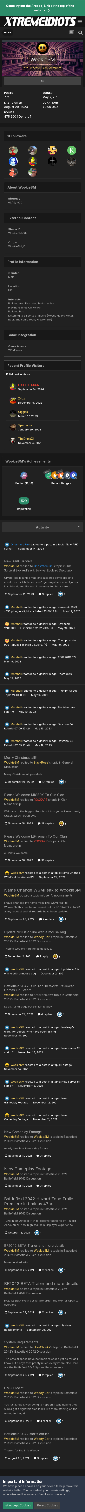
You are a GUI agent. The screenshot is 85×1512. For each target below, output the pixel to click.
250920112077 (67, 657)
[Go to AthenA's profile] (13, 161)
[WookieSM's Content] (42, 81)
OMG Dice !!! (14, 1388)
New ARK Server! (18, 561)
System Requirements (21, 1342)
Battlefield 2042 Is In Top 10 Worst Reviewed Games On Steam (39, 988)
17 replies (47, 781)
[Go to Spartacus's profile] (13, 427)
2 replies (48, 919)
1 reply (43, 956)
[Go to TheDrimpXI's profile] (13, 440)
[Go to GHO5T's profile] (52, 161)
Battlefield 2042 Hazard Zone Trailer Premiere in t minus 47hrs (39, 1201)
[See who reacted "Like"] (60, 593)
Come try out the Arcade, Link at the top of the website (40, 8)
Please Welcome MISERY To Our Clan (34, 795)
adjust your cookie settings (51, 1490)
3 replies (47, 594)
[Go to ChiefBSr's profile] (13, 150)
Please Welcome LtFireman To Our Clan (35, 836)
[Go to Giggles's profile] (13, 413)
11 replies (47, 1270)
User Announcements (58, 895)
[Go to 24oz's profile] (13, 400)
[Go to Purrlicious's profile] (71, 161)
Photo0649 (65, 673)
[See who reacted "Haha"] (61, 823)
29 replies (47, 823)
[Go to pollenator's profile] (52, 150)
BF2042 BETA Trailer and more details (34, 1245)
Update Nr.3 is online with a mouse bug (35, 932)
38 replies (47, 860)
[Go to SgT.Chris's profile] (13, 172)
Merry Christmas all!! (20, 757)
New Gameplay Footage (23, 1132)
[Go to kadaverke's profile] (32, 150)
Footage (66, 1064)
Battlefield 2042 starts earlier (26, 1434)
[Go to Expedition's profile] (32, 172)
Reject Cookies (47, 1505)
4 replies (46, 1014)
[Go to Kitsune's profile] (71, 150)
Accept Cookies (19, 1505)
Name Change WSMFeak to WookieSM (42, 890)
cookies (30, 1486)
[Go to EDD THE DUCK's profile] (32, 161)
